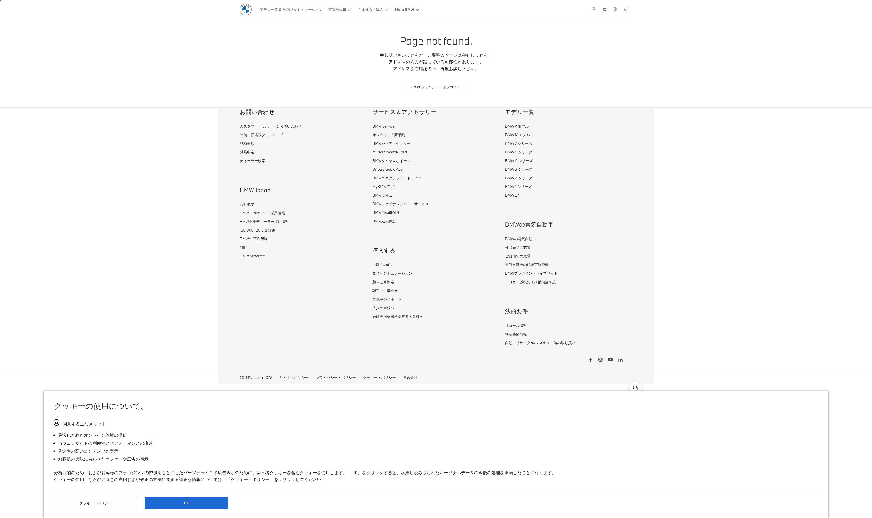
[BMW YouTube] (610, 360)
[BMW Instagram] (600, 360)
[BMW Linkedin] (620, 360)
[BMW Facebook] (590, 360)
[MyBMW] (594, 9)
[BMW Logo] (246, 9)
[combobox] (635, 388)
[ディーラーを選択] (615, 9)
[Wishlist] (626, 9)
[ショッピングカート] (605, 9)
